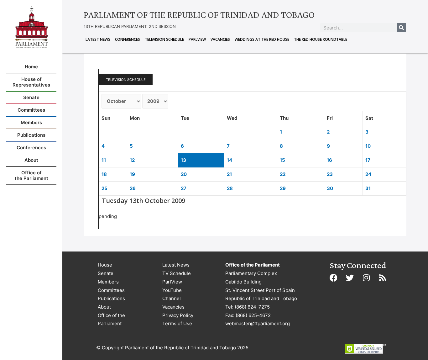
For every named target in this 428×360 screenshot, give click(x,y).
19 (132, 174)
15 (282, 160)
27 (183, 188)
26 (133, 188)
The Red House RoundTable (320, 39)
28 (230, 188)
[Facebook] (334, 277)
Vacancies (220, 39)
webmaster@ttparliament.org (257, 323)
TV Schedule (176, 273)
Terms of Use (177, 323)
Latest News (98, 39)
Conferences (127, 39)
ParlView (197, 39)
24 (368, 174)
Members (108, 282)
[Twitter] (350, 277)
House (105, 265)
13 (183, 160)
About (104, 307)
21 (229, 174)
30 (330, 188)
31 (368, 188)
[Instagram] (366, 277)
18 (104, 174)
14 (229, 160)
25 (104, 188)
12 (132, 160)
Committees (111, 290)
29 (283, 188)
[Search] (401, 27)
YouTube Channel (172, 294)
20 (184, 174)
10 (368, 146)
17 (367, 160)
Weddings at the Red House (262, 39)
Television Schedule (164, 39)
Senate (105, 273)
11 (104, 160)
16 (329, 160)
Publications (111, 298)
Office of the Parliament (111, 319)
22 (282, 174)
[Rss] (382, 277)
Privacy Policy (177, 315)
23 (330, 174)
